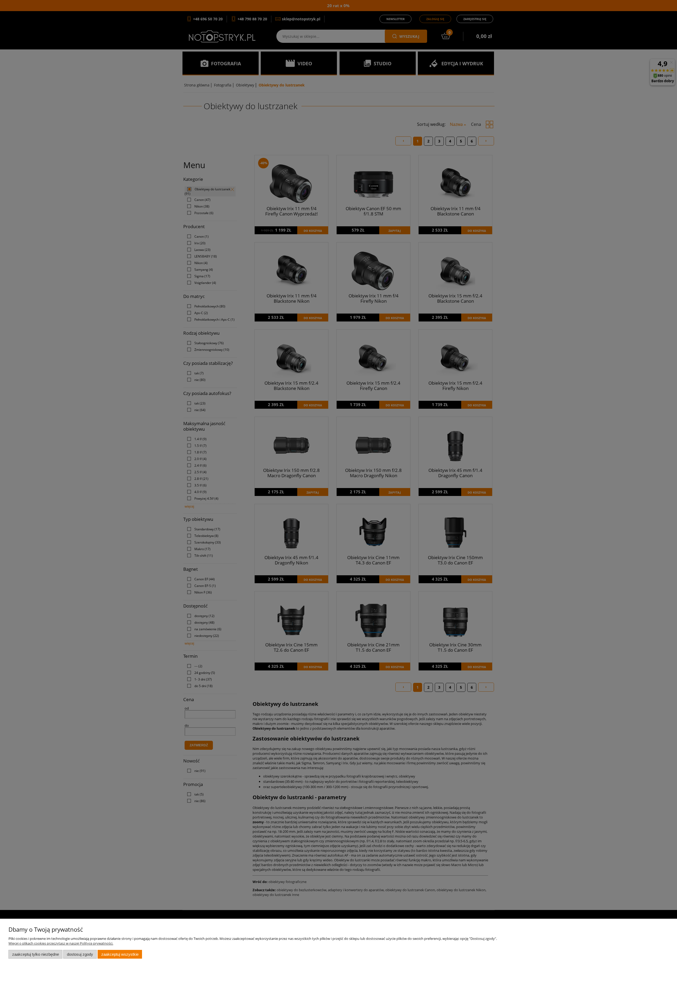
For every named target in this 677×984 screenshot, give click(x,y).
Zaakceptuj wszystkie (120, 954)
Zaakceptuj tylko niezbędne (35, 954)
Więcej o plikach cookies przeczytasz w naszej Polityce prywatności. (60, 943)
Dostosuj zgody (80, 954)
